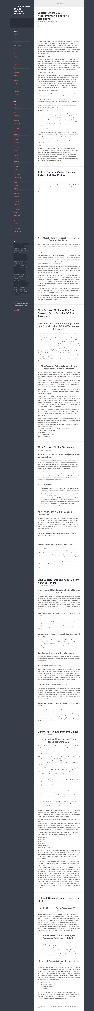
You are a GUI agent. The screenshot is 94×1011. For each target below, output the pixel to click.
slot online (15, 80)
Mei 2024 (15, 155)
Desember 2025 (16, 120)
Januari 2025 (16, 139)
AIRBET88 (15, 34)
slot (14, 67)
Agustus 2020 (16, 234)
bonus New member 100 (18, 246)
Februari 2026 (16, 115)
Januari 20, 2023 (42, 903)
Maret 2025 (16, 134)
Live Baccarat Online (56, 41)
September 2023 (17, 177)
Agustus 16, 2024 (42, 177)
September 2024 (17, 145)
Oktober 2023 (16, 174)
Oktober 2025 (16, 126)
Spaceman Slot (17, 293)
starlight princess (17, 88)
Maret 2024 (16, 161)
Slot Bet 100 (16, 272)
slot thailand (22, 289)
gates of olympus (24, 250)
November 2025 (16, 123)
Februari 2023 (16, 196)
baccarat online (17, 243)
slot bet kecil (16, 274)
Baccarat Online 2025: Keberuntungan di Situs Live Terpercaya (53, 15)
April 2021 (15, 220)
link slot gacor (23, 254)
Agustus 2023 (16, 180)
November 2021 (16, 215)
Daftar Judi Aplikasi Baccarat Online (58, 731)
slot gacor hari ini (17, 282)
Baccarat (40, 59)
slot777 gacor (21, 269)
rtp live (62, 477)
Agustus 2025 (16, 128)
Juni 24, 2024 (41, 319)
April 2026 (15, 112)
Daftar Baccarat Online (62, 182)
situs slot (22, 265)
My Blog (15, 53)
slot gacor (15, 75)
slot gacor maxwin (25, 282)
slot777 (15, 83)
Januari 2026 (16, 118)
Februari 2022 (16, 212)
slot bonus (22, 274)
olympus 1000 (24, 259)
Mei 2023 (15, 188)
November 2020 (16, 226)
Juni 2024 (15, 153)
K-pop (14, 48)
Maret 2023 (16, 193)
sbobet (22, 261)
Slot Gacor (16, 278)
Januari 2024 (16, 166)
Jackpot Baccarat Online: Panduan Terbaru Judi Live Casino (57, 174)
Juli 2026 (15, 104)
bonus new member (17, 42)
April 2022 (15, 207)
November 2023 (16, 172)
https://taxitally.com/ (43, 335)
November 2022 (16, 204)
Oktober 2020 (16, 228)
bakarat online (76, 942)
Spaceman (16, 291)
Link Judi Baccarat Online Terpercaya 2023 (58, 899)
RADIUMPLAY (16, 59)
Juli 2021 (15, 217)
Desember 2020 (16, 223)
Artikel (14, 37)
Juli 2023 (15, 182)
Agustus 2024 (16, 147)
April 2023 (15, 190)
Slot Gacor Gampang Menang (19, 280)
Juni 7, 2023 (41, 450)
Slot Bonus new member (18, 276)
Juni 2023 (15, 185)
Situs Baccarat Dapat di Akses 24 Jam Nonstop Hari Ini (58, 581)
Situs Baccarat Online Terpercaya (56, 447)
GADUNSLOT (16, 248)
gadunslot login (17, 250)
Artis (14, 40)
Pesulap (15, 56)
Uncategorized (16, 91)
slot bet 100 (16, 72)
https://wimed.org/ (17, 310)
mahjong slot (16, 256)
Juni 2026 (15, 107)
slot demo (26, 276)
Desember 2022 (16, 201)
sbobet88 (16, 263)
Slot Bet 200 (23, 272)
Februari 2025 (16, 136)
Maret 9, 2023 (41, 585)
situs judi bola (16, 265)
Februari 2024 (16, 163)
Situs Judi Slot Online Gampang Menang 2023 (21, 10)
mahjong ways (16, 50)
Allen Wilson (51, 21)
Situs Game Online (17, 64)
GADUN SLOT (23, 248)
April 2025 (15, 131)
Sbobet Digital (16, 309)
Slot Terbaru (16, 289)
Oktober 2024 (16, 142)
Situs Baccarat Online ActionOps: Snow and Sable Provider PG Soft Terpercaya (56, 313)
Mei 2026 (15, 109)
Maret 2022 (16, 209)
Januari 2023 (16, 199)
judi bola (15, 252)
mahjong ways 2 (17, 259)
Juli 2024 (15, 150)
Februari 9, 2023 (42, 734)
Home (14, 22)
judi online (21, 252)
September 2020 (17, 231)
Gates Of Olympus (17, 45)
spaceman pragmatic (23, 291)
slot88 (14, 86)
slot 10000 (15, 69)
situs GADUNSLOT (22, 263)
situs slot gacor (17, 267)
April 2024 (15, 158)
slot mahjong (16, 285)
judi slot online (16, 254)
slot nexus (15, 77)
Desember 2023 (16, 169)
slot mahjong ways (24, 285)
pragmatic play (17, 261)
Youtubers (15, 94)
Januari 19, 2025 (42, 21)
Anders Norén (73, 1006)
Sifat (14, 61)
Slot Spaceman (22, 287)
